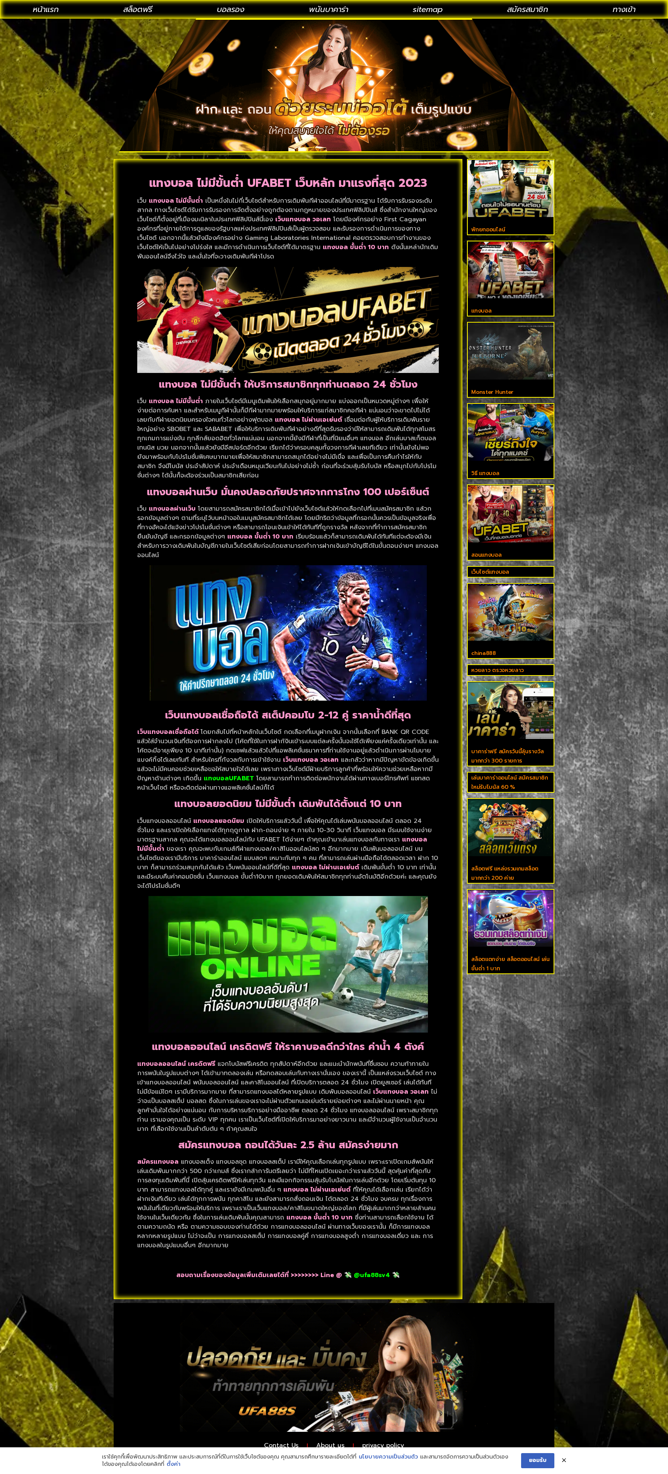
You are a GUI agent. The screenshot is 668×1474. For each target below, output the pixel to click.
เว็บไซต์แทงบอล (490, 572)
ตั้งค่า (174, 1464)
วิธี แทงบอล (485, 473)
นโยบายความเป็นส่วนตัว (388, 1457)
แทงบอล (481, 311)
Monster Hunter (492, 392)
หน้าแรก (46, 9)
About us (330, 1445)
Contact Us (281, 1445)
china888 (483, 653)
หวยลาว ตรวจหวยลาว (497, 670)
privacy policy (383, 1445)
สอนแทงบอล (486, 555)
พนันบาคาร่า (328, 9)
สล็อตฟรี (137, 9)
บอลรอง (230, 9)
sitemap (428, 9)
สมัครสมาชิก (527, 9)
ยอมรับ (538, 1460)
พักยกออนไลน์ (488, 230)
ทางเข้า (624, 9)
